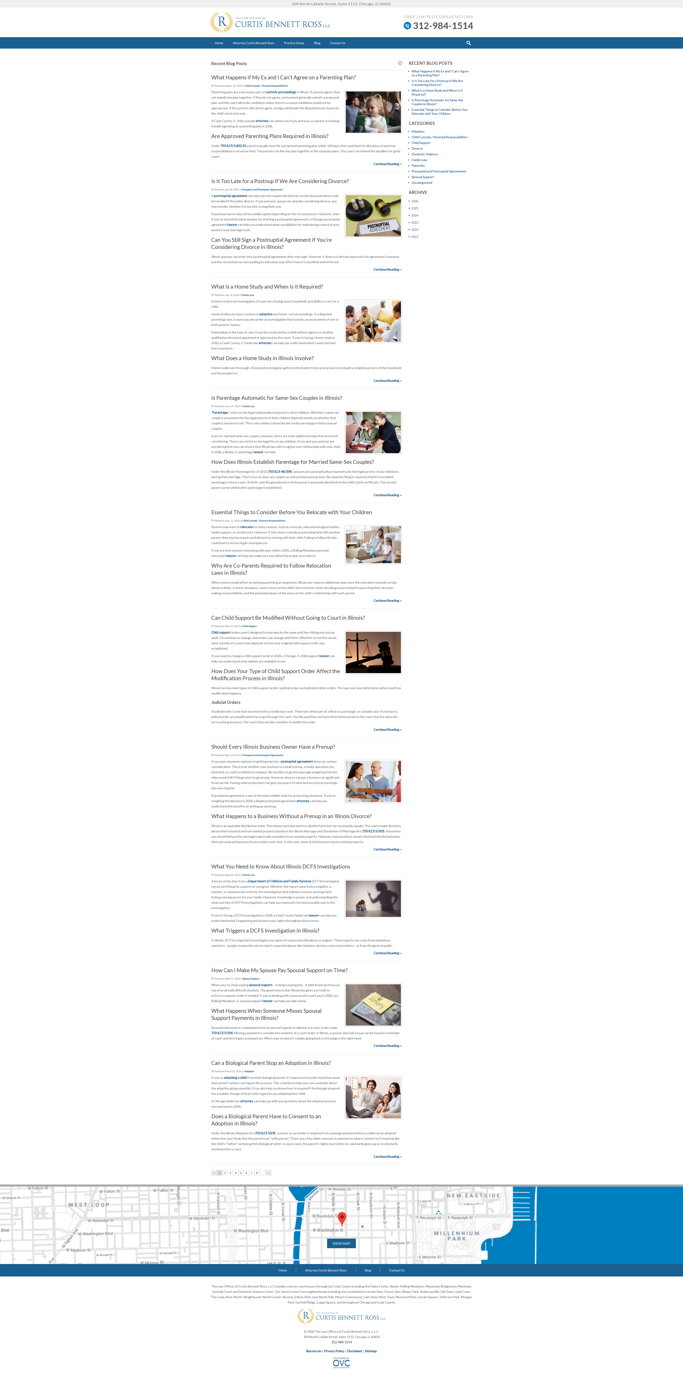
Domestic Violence (425, 154)
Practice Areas (294, 43)
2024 (413, 215)
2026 (413, 201)
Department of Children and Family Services (279, 881)
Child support (221, 632)
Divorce (417, 148)
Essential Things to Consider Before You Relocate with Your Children (439, 111)
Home (219, 43)
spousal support (260, 985)
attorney (262, 121)
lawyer (232, 225)
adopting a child (235, 1078)
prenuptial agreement (297, 761)
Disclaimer (354, 1351)
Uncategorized (422, 183)
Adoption (249, 1071)
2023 (413, 222)
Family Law (248, 295)
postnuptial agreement (230, 196)
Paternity (418, 165)
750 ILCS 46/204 (279, 471)
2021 (413, 237)
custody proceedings (280, 92)
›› (268, 1172)
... (263, 1172)
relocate (246, 527)
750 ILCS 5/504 (221, 1033)
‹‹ (214, 1172)
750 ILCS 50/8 (265, 1133)
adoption (265, 314)
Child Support (249, 626)
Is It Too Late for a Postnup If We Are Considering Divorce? (437, 83)
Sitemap (371, 1351)
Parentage (220, 412)
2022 (413, 229)
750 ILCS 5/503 (373, 831)
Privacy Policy (334, 1351)
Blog (317, 43)
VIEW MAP (341, 1243)
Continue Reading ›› (388, 164)
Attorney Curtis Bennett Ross (253, 43)
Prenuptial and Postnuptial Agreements (262, 189)
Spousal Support (251, 978)
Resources (314, 1351)
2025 (413, 208)
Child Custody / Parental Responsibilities (266, 85)
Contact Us (337, 43)
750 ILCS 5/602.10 (233, 146)
